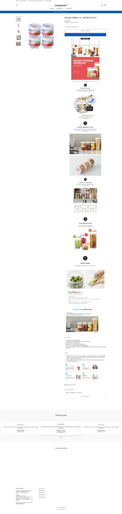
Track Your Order (48, 0)
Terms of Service (42, 494)
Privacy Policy (42, 492)
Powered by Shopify (61, 509)
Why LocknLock (23, 0)
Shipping (66, 22)
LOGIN (17, 0)
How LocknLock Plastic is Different (35, 0)
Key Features (85, 396)
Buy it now (85, 34)
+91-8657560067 (23, 492)
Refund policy (42, 496)
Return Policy (42, 488)
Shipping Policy (42, 490)
